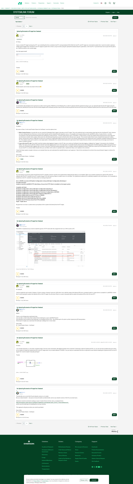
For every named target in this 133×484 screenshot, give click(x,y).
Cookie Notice (45, 481)
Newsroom (78, 455)
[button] (30, 57)
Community (7, 8)
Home (2, 8)
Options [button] (114, 35)
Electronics (45, 454)
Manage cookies (84, 480)
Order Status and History (64, 449)
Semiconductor (46, 466)
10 (20, 417)
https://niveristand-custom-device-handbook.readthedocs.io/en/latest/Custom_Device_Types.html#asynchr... (42, 402)
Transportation (45, 469)
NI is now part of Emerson (81, 447)
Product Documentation (98, 449)
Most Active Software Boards (29, 8)
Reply (114, 71)
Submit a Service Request (98, 458)
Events (76, 461)
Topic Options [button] (19, 21)
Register (108, 12)
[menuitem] (27, 3)
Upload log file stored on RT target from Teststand (29, 31)
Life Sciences (45, 463)
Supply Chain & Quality (81, 458)
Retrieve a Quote (62, 452)
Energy (43, 457)
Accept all (94, 480)
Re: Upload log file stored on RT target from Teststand (30, 81)
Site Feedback (95, 461)
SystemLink (19, 39)
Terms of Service (62, 455)
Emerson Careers (79, 452)
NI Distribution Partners (64, 447)
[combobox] (68, 17)
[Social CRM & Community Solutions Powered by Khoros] (115, 431)
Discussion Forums (15, 8)
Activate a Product (96, 455)
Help (118, 12)
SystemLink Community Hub (43, 8)
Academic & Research (47, 447)
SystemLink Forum (55, 8)
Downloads (94, 447)
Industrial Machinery (47, 460)
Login (113, 12)
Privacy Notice (37, 481)
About (76, 449)
